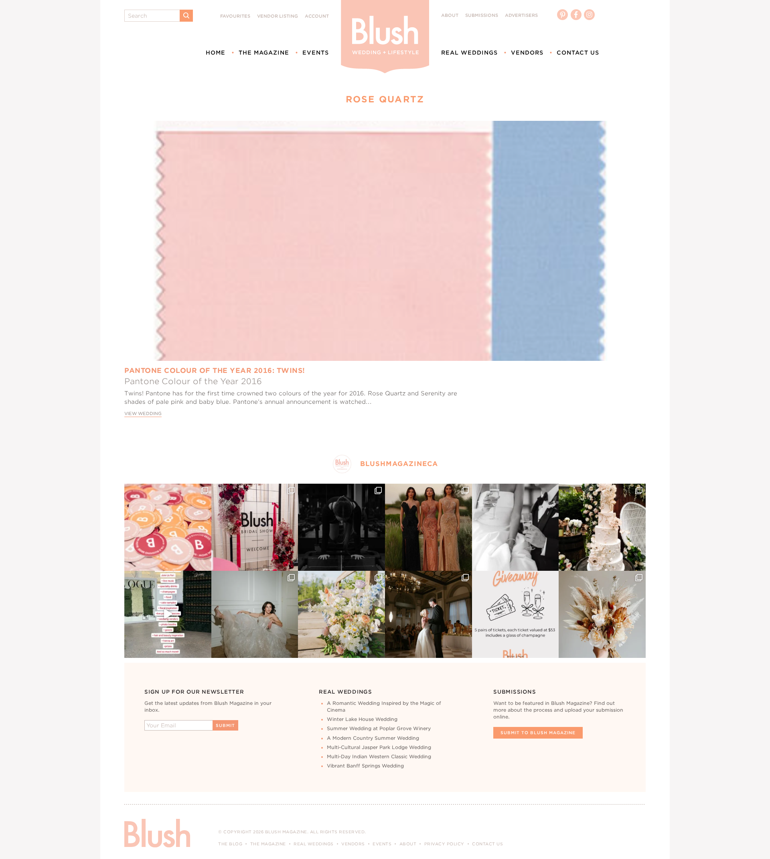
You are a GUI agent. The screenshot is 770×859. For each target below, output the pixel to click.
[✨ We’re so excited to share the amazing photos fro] (254, 527)
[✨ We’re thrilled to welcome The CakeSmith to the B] (602, 527)
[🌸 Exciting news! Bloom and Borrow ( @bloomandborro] (341, 614)
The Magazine (264, 52)
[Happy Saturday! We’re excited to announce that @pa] (602, 614)
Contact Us (578, 52)
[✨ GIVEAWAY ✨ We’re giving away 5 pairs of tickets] (515, 614)
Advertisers (521, 15)
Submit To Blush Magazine (537, 732)
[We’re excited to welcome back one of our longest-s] (428, 614)
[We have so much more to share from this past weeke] (167, 527)
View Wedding (143, 413)
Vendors (527, 52)
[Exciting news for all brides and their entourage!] (428, 527)
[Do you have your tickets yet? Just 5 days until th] (515, 527)
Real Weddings (469, 52)
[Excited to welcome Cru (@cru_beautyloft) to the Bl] (254, 614)
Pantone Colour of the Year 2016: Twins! (214, 370)
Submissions (481, 15)
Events (315, 52)
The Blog (230, 843)
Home (215, 52)
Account (317, 16)
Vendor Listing (277, 16)
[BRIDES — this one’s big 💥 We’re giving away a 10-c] (341, 527)
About (449, 15)
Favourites (235, 16)
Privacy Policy (444, 843)
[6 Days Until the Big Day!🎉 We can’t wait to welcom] (167, 614)
